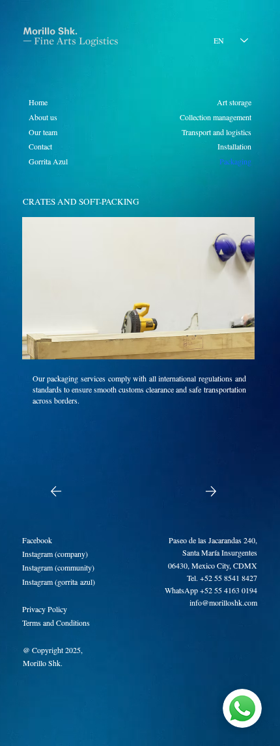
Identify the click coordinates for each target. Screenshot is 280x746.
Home (38, 102)
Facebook (37, 540)
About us (43, 117)
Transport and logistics (216, 132)
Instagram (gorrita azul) (58, 581)
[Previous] (55, 491)
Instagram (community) (58, 567)
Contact (40, 146)
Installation (234, 146)
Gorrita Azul (48, 161)
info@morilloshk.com (223, 602)
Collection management (215, 117)
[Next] (211, 491)
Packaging (235, 161)
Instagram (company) (55, 553)
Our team (43, 132)
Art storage (234, 102)
